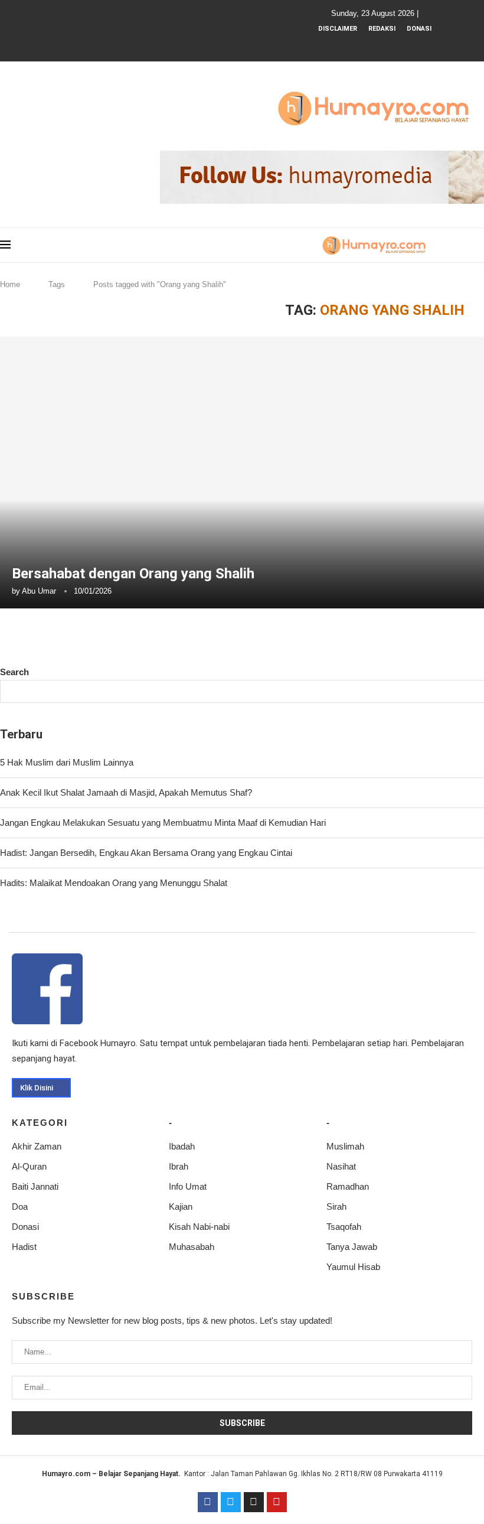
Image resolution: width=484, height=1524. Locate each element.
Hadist (24, 1246)
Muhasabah (191, 1246)
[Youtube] (382, 44)
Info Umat (188, 1186)
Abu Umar (39, 591)
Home (10, 284)
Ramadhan (347, 1186)
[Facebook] (350, 44)
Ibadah (182, 1146)
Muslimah (345, 1146)
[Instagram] (366, 44)
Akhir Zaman (36, 1146)
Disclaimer (337, 28)
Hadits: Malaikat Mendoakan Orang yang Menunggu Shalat (113, 883)
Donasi (419, 28)
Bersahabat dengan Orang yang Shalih (133, 573)
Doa (20, 1206)
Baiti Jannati (35, 1186)
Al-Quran (29, 1166)
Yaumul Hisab (353, 1266)
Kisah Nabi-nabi (199, 1226)
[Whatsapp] (398, 44)
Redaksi (381, 28)
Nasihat (341, 1166)
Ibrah (178, 1166)
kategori (40, 1122)
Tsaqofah (343, 1226)
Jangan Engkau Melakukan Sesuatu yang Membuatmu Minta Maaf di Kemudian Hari (163, 823)
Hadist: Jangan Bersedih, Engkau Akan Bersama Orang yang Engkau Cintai (146, 853)
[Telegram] (414, 44)
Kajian (180, 1206)
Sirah (336, 1206)
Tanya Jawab (351, 1246)
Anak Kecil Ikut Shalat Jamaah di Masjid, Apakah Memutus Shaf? (126, 792)
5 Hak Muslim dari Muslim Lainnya (66, 762)
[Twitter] (231, 1502)
